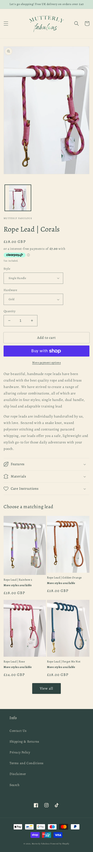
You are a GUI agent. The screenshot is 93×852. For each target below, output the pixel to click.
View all (46, 688)
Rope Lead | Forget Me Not (64, 661)
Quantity (10, 311)
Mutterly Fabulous (41, 843)
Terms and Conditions (27, 763)
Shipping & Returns (24, 741)
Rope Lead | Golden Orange (64, 577)
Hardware (10, 290)
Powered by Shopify (59, 843)
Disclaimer (18, 774)
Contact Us (18, 730)
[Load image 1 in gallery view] (18, 198)
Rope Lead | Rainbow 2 (18, 580)
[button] (6, 23)
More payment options (46, 362)
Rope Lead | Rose (14, 661)
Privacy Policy (20, 752)
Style (7, 269)
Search (15, 785)
